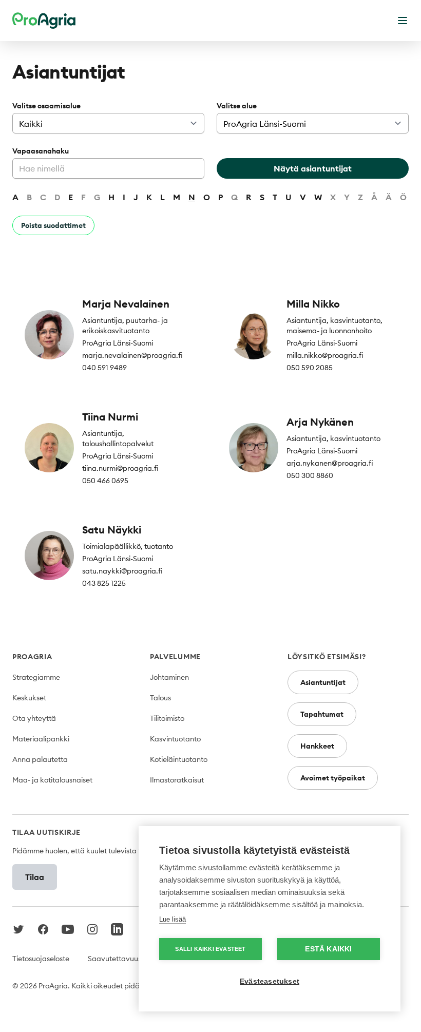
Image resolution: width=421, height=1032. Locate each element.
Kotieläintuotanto (178, 759)
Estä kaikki (328, 949)
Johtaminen (169, 677)
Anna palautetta (40, 759)
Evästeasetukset (269, 981)
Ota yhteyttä (34, 718)
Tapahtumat (321, 714)
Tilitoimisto (167, 718)
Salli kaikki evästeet (210, 949)
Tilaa (34, 877)
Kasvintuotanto (175, 738)
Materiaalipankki (40, 738)
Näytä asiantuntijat (313, 168)
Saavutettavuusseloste (126, 958)
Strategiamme (36, 677)
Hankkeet (317, 746)
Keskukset (29, 697)
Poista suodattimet (53, 225)
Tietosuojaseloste (40, 958)
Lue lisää (172, 919)
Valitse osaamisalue (46, 105)
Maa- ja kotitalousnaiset (52, 780)
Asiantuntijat (323, 682)
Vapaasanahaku (40, 151)
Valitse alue (237, 105)
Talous (160, 697)
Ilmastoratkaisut (177, 780)
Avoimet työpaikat (332, 777)
